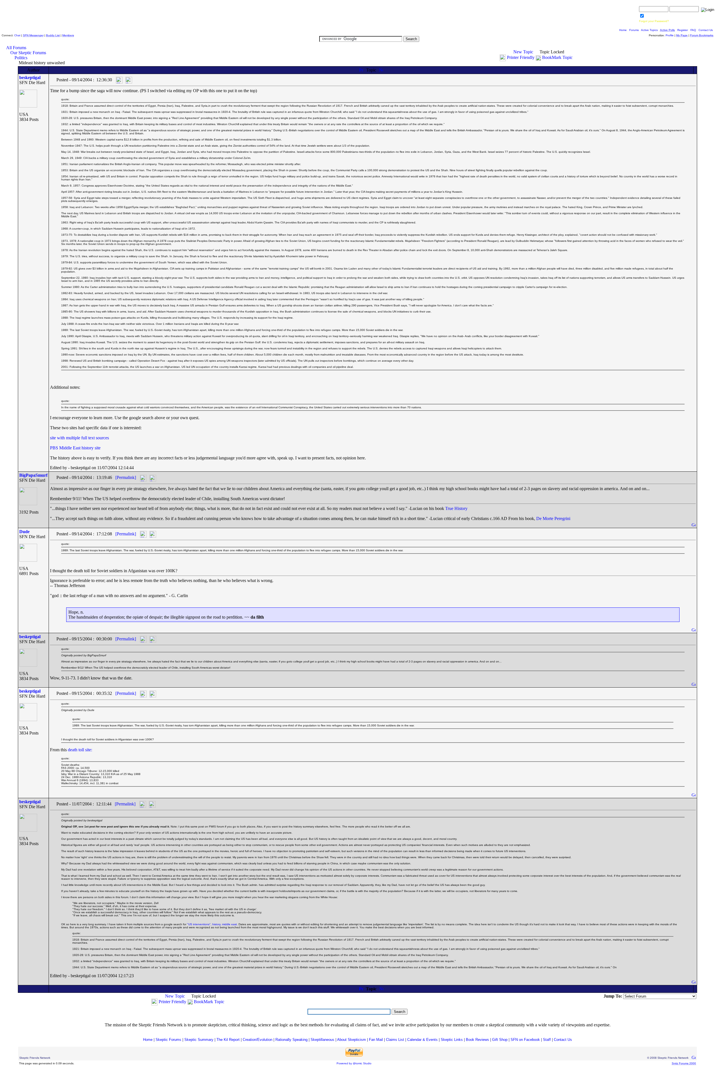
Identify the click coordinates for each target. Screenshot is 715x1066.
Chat (17, 35)
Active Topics (649, 30)
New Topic (523, 51)
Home (623, 30)
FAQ (693, 30)
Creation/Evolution (257, 1040)
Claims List (395, 1040)
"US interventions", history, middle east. (212, 924)
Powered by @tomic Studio (354, 1063)
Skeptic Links (452, 1040)
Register (682, 30)
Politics (21, 57)
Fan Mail (376, 1040)
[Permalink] (125, 477)
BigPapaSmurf (33, 475)
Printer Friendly (521, 57)
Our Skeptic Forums (28, 52)
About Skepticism (351, 1040)
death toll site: (80, 749)
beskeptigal (29, 77)
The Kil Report (228, 1040)
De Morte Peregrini (553, 518)
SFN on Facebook (525, 1040)
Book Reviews (477, 1040)
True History (456, 508)
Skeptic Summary (198, 1040)
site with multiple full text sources (79, 437)
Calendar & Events (422, 1040)
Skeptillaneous (322, 1040)
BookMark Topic (557, 57)
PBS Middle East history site (75, 447)
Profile (670, 35)
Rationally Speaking (291, 1040)
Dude (24, 531)
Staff (547, 1040)
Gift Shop (499, 1040)
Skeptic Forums (168, 1040)
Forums (634, 30)
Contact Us (706, 30)
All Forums (16, 47)
